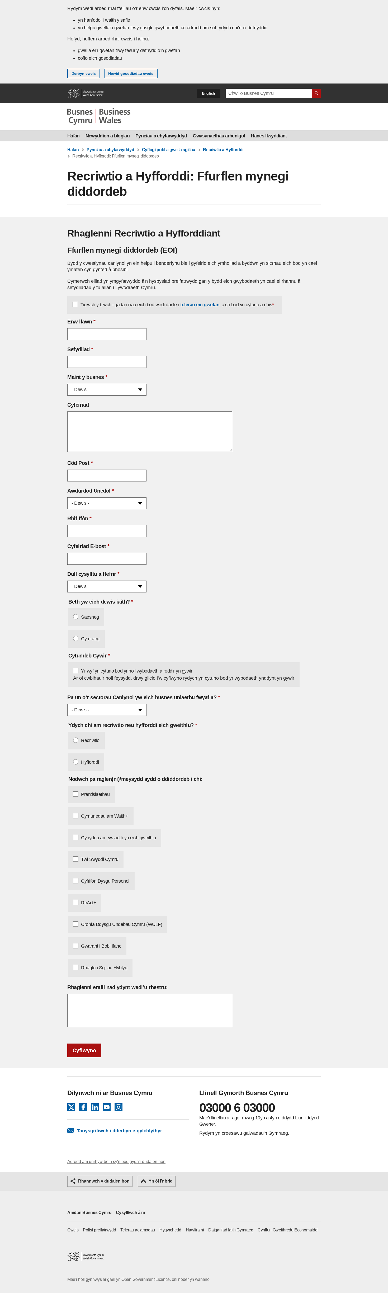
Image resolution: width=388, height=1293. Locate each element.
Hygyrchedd (170, 1230)
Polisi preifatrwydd (99, 1230)
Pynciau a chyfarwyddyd (161, 135)
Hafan (73, 135)
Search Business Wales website (316, 93)
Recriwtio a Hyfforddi (223, 149)
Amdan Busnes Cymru (89, 1212)
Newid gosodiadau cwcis (130, 73)
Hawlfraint (195, 1230)
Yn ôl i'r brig (161, 1181)
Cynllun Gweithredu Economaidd (287, 1230)
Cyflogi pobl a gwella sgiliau (168, 149)
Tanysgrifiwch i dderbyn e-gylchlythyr (119, 1130)
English (208, 93)
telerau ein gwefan (199, 304)
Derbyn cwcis (84, 73)
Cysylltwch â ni (130, 1212)
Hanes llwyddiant (269, 135)
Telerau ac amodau (137, 1230)
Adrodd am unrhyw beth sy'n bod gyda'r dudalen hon (116, 1161)
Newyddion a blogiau (108, 135)
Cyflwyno (84, 1050)
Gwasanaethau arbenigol (219, 135)
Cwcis (73, 1230)
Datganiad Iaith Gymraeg (230, 1230)
